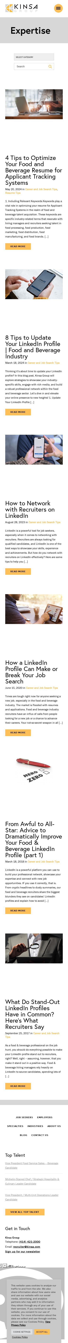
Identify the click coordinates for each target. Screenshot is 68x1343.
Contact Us (39, 1135)
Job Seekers (24, 1117)
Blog (23, 1135)
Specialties (15, 1126)
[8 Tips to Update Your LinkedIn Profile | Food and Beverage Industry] (34, 294)
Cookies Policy (20, 1337)
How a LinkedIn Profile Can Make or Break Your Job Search (31, 672)
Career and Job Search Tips (41, 189)
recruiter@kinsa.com (26, 1246)
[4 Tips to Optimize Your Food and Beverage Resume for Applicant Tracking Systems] (34, 114)
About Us (54, 1126)
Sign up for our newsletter (22, 1251)
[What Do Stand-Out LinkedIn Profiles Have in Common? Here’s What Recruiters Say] (34, 958)
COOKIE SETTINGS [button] (21, 1331)
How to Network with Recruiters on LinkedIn (30, 509)
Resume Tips (12, 192)
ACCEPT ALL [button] (42, 1331)
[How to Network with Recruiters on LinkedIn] (34, 460)
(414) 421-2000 (29, 1241)
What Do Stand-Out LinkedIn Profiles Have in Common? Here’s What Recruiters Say (32, 1014)
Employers (44, 1117)
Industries (35, 1126)
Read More (18, 246)
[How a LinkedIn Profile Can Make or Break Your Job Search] (34, 619)
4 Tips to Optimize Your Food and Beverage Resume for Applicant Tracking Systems (33, 170)
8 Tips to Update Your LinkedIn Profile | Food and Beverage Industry (32, 347)
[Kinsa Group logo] (21, 8)
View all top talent (24, 1212)
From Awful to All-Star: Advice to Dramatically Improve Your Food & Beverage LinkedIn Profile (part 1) (33, 839)
